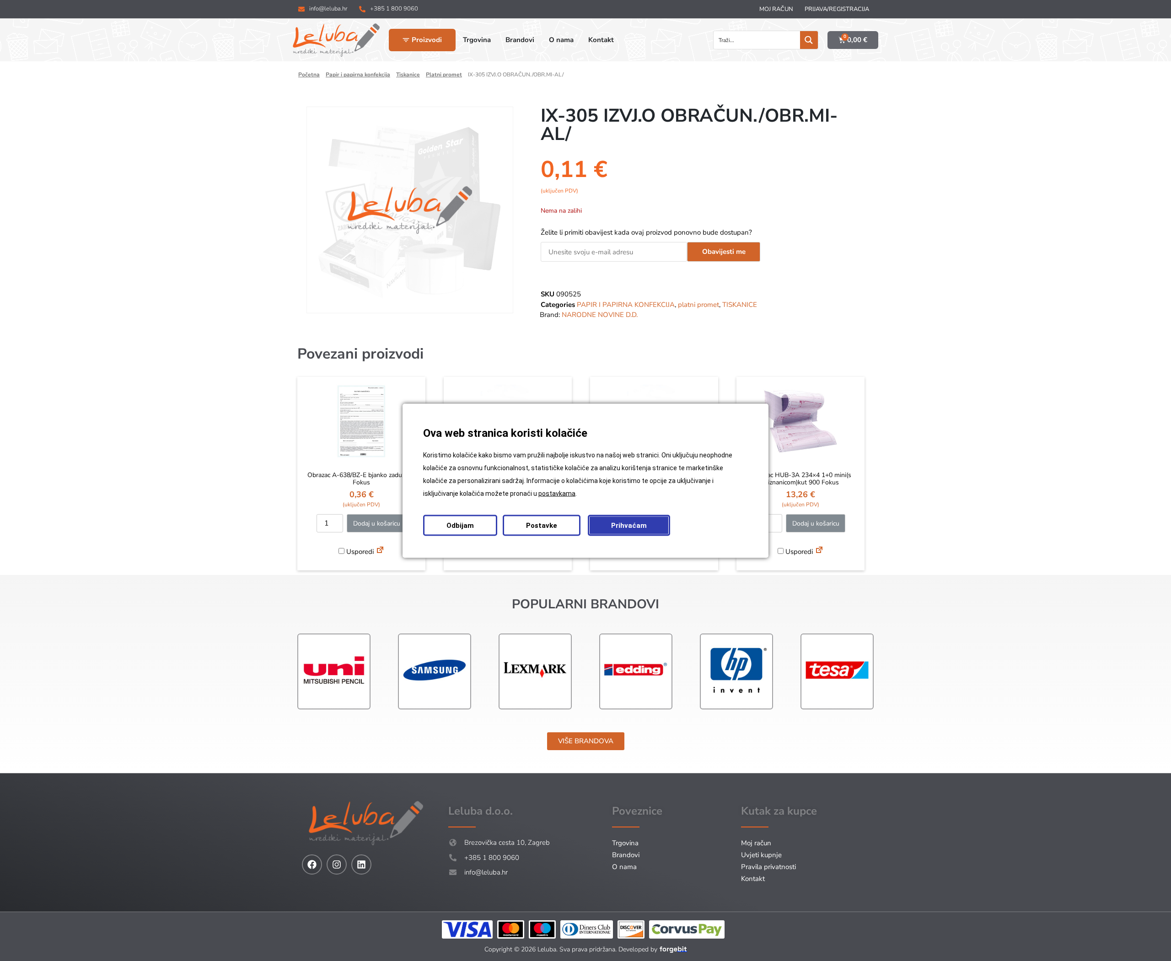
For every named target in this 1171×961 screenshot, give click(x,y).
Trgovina (625, 843)
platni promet (444, 74)
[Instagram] (337, 864)
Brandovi (625, 854)
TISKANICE (408, 74)
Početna (309, 74)
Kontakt (753, 878)
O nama (624, 866)
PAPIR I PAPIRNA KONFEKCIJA (358, 74)
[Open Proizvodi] (406, 40)
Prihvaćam (629, 525)
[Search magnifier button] (809, 40)
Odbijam (460, 525)
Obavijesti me (724, 251)
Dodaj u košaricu (376, 523)
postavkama (556, 493)
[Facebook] (312, 864)
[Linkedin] (361, 864)
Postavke (541, 525)
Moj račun (776, 9)
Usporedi (359, 551)
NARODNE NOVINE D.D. (600, 314)
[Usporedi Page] (380, 551)
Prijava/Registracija (837, 9)
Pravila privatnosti (768, 866)
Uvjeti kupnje (761, 854)
